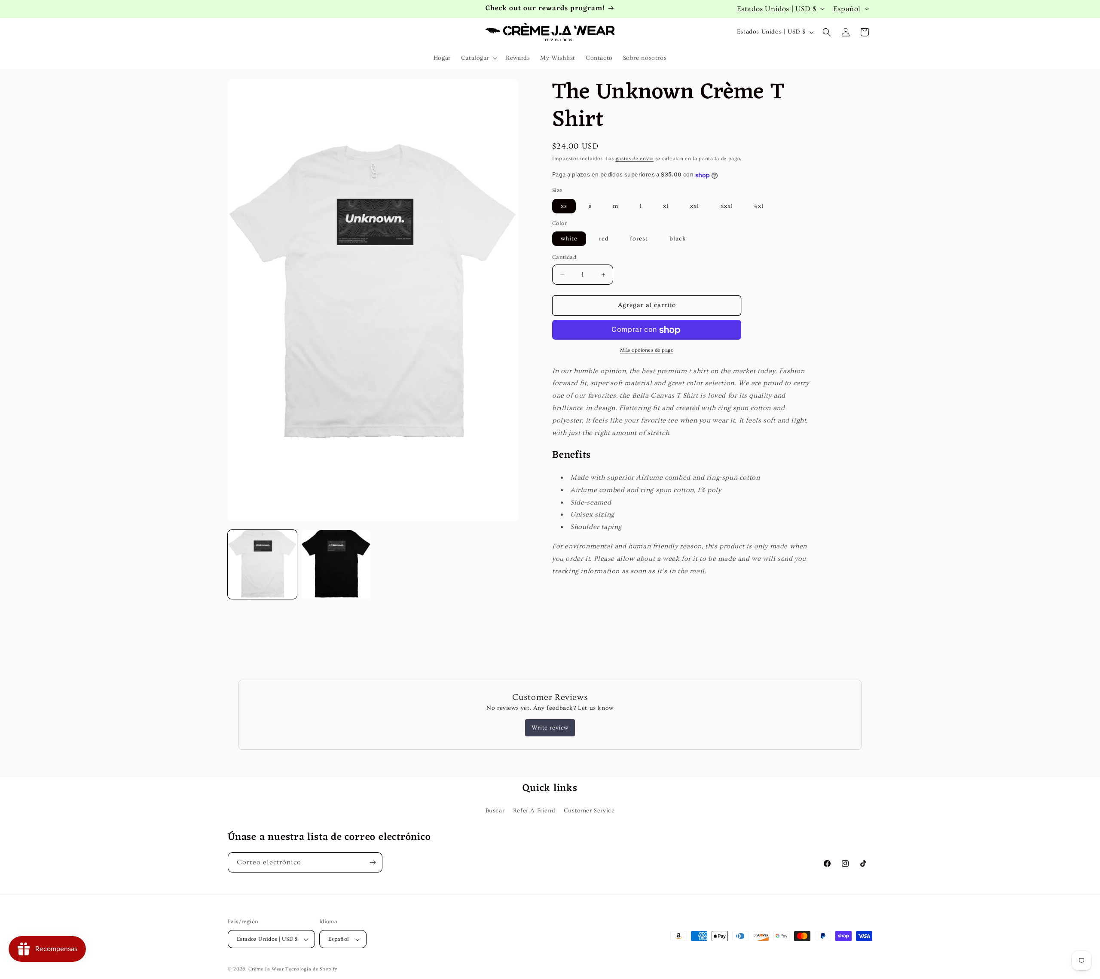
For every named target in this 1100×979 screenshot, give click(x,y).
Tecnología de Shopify (311, 969)
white (569, 239)
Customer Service (589, 810)
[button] (478, 58)
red (604, 239)
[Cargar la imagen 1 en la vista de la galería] (262, 564)
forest (639, 239)
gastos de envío (635, 158)
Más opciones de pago (646, 350)
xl (666, 206)
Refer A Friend (534, 810)
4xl (759, 206)
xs (564, 206)
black (677, 239)
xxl (694, 206)
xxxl (727, 206)
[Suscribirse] (372, 862)
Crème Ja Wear (266, 969)
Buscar (495, 810)
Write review (550, 727)
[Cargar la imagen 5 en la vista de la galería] (335, 564)
